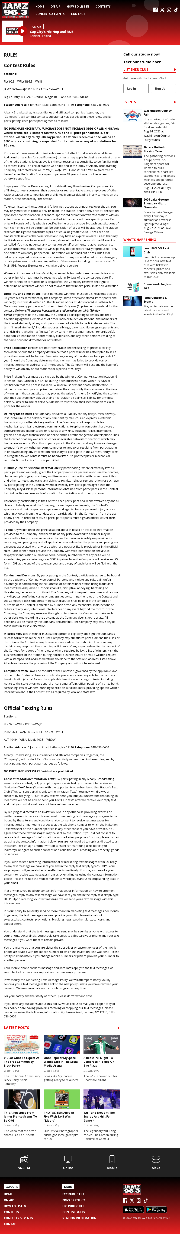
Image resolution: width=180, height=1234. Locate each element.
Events (129, 102)
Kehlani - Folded (40, 36)
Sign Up (160, 88)
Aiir (167, 1217)
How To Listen (78, 6)
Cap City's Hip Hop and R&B (51, 32)
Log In (131, 88)
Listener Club (136, 69)
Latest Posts (16, 1028)
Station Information (79, 1218)
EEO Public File (73, 1206)
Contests (103, 6)
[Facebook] (155, 11)
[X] (162, 11)
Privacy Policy (73, 1200)
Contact (78, 14)
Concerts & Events (50, 14)
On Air (55, 6)
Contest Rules (73, 1212)
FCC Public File (73, 1194)
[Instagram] (169, 11)
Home (40, 6)
